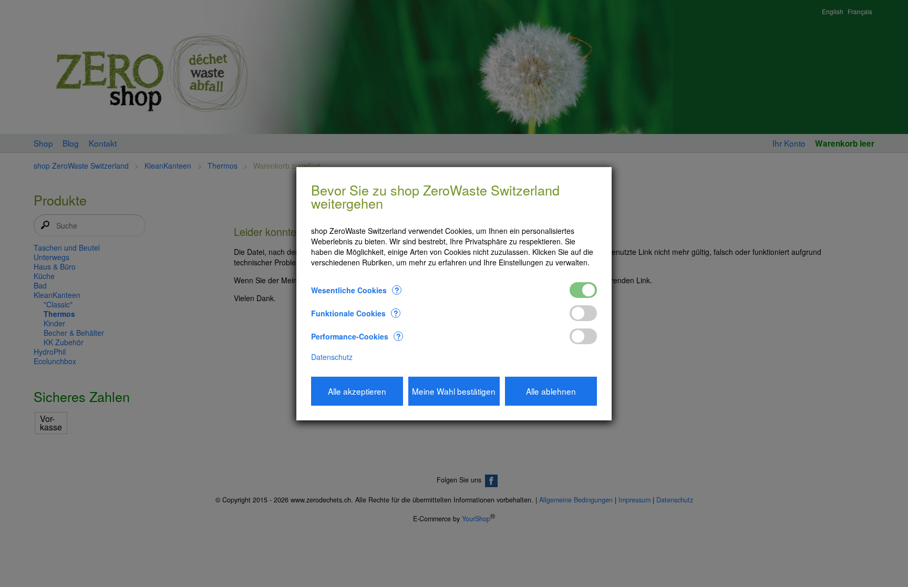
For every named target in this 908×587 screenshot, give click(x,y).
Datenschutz (332, 357)
